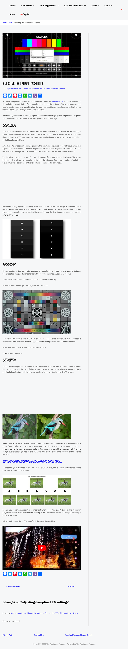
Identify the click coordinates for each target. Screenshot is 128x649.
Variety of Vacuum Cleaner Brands (78, 635)
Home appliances (48, 5)
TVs (10, 22)
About (12, 14)
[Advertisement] (41, 184)
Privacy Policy (7, 635)
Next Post (72, 586)
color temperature (42, 88)
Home (12, 5)
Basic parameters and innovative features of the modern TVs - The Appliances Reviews (44, 613)
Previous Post (13, 586)
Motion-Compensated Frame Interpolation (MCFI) (32, 461)
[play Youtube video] (41, 548)
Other (94, 5)
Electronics (26, 5)
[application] (33, 5)
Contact (108, 5)
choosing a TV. (57, 101)
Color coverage (29, 88)
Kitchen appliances (73, 5)
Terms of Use (39, 635)
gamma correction (58, 88)
